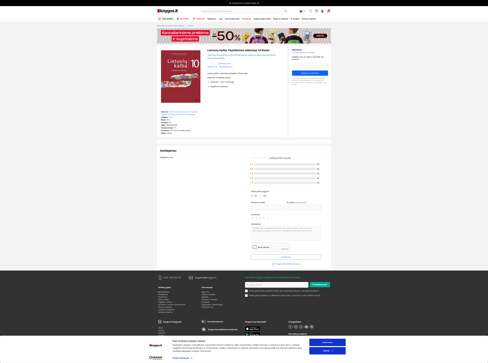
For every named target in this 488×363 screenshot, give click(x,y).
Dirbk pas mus (207, 307)
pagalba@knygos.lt (206, 277)
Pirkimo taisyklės (208, 294)
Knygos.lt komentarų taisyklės (287, 264)
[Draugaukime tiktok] (301, 328)
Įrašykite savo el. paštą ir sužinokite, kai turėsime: (308, 58)
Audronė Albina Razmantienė (171, 114)
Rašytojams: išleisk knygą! (212, 304)
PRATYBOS (184, 19)
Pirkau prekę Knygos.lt (260, 191)
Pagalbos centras (165, 302)
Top (220, 19)
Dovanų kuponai (309, 19)
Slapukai (205, 297)
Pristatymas (163, 294)
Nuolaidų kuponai (165, 312)
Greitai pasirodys (232, 19)
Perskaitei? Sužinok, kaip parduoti (171, 304)
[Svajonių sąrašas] (310, 11)
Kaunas (161, 330)
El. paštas (290, 202)
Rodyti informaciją (181, 358)
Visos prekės (167, 19)
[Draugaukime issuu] (312, 328)
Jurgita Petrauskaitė (191, 112)
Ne (256, 196)
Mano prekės (163, 299)
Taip (264, 196)
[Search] (285, 11)
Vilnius (160, 328)
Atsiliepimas (256, 224)
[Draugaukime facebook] (290, 328)
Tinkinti (326, 351)
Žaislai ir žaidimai (280, 19)
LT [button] (304, 11)
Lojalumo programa (166, 309)
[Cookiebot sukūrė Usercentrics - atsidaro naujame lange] (156, 358)
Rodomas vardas (258, 202)
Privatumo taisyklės (210, 299)
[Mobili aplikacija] (252, 334)
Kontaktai (205, 302)
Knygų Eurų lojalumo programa (223, 329)
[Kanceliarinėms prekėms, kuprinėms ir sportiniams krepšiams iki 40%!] (244, 35)
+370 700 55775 (172, 277)
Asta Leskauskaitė (189, 114)
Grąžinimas (162, 297)
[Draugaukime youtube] (306, 328)
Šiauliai (161, 335)
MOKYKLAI (200, 19)
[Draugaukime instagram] (296, 328)
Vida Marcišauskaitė (176, 112)
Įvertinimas (255, 214)
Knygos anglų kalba (262, 19)
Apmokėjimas (163, 292)
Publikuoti (286, 257)
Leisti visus (328, 342)
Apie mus (205, 292)
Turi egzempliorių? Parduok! (303, 52)
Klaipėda (161, 333)
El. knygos (295, 19)
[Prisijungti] (322, 11)
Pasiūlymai (246, 19)
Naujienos (212, 19)
